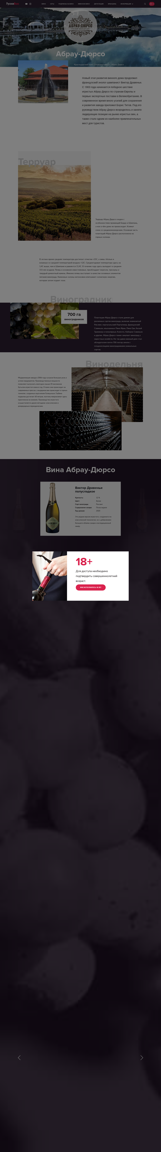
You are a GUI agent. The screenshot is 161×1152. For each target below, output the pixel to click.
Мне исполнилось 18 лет (90, 587)
